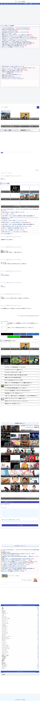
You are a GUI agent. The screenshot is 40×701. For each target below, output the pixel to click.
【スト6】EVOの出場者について (7, 233)
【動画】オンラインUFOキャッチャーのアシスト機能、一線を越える (13, 69)
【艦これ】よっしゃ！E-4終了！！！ (8, 33)
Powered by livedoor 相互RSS (5, 80)
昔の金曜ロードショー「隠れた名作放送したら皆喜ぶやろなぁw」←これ (14, 70)
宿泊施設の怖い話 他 (5, 552)
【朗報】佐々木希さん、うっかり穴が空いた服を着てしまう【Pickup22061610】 (15, 41)
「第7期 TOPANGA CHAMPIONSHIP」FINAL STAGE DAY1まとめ (13, 567)
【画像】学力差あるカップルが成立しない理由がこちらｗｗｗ (12, 66)
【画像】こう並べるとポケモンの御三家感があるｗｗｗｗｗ (11, 74)
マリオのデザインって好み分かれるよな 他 (9, 30)
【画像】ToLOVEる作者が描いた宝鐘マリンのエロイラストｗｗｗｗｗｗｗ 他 (14, 29)
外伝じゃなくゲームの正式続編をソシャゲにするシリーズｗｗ (12, 229)
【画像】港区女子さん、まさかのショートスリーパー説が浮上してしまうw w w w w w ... (16, 36)
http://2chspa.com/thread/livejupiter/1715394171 (29, 315)
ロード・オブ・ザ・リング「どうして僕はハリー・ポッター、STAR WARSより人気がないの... (17, 67)
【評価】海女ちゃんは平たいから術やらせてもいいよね (11, 77)
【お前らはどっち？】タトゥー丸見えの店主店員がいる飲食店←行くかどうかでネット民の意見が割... (18, 37)
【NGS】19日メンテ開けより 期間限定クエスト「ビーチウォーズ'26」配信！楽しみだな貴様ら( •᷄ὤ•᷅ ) (18, 561)
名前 (3, 519)
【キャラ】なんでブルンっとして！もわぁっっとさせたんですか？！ (13, 78)
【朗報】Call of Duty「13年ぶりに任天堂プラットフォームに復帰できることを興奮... (16, 34)
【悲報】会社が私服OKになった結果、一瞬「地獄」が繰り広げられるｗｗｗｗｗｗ (15, 44)
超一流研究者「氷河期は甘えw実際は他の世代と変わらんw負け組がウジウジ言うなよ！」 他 (17, 553)
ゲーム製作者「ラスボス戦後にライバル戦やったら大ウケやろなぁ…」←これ (14, 564)
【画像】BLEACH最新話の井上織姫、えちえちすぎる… (11, 71)
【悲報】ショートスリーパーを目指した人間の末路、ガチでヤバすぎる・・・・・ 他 (16, 560)
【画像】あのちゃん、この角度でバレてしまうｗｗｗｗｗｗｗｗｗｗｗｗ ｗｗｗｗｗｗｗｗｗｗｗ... (18, 38)
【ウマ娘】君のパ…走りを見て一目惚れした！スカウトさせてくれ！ (13, 40)
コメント (4, 507)
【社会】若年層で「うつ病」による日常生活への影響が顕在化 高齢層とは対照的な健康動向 (17, 42)
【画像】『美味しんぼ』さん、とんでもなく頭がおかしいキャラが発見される (15, 231)
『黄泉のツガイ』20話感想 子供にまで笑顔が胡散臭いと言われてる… (13, 45)
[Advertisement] (20, 57)
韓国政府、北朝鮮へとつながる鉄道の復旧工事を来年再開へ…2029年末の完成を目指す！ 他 (17, 558)
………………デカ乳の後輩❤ (6, 73)
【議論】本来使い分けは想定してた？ (8, 75)
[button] (38, 107)
